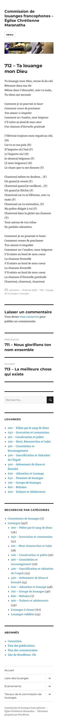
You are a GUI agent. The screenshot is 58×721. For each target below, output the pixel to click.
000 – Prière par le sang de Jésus (28, 428)
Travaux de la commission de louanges (23, 696)
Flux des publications (21, 645)
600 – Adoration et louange (28, 587)
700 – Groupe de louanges (24, 482)
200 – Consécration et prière (29, 555)
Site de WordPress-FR (22, 654)
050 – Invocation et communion (28, 432)
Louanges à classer (23, 609)
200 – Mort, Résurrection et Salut (29, 441)
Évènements (13, 686)
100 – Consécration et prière (26, 437)
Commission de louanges (24, 518)
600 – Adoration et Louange (26, 473)
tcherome (14, 290)
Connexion (15, 641)
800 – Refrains (17, 487)
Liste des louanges (17, 678)
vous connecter (29, 316)
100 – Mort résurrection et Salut (31, 546)
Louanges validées (22, 614)
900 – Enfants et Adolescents (26, 491)
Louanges (24, 293)
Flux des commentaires (23, 650)
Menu (9, 34)
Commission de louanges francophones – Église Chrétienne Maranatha (29, 18)
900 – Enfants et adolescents (29, 600)
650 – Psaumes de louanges (25, 478)
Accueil (9, 670)
